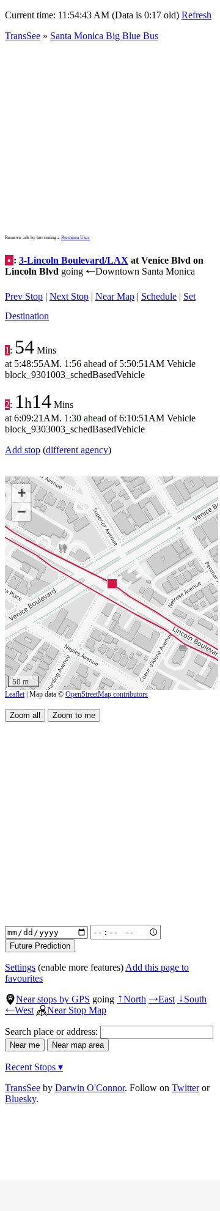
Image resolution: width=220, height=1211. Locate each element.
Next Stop (69, 296)
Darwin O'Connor (90, 1088)
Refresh (196, 15)
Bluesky (20, 1099)
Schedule (159, 296)
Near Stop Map (76, 1010)
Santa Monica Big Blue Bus (104, 36)
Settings (20, 967)
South (192, 999)
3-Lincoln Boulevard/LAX (73, 260)
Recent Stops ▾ (34, 1067)
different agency (77, 450)
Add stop (22, 450)
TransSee (22, 36)
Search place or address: (52, 1031)
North (131, 999)
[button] (111, 583)
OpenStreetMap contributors (106, 694)
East (161, 999)
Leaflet (14, 694)
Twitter (185, 1088)
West (19, 1010)
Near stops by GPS (53, 999)
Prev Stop (24, 296)
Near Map (114, 296)
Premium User (75, 237)
